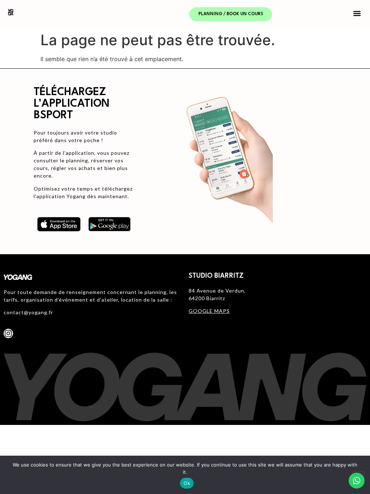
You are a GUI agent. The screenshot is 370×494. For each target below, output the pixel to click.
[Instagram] (8, 333)
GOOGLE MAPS (209, 311)
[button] (357, 13)
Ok (187, 483)
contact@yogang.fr (28, 312)
